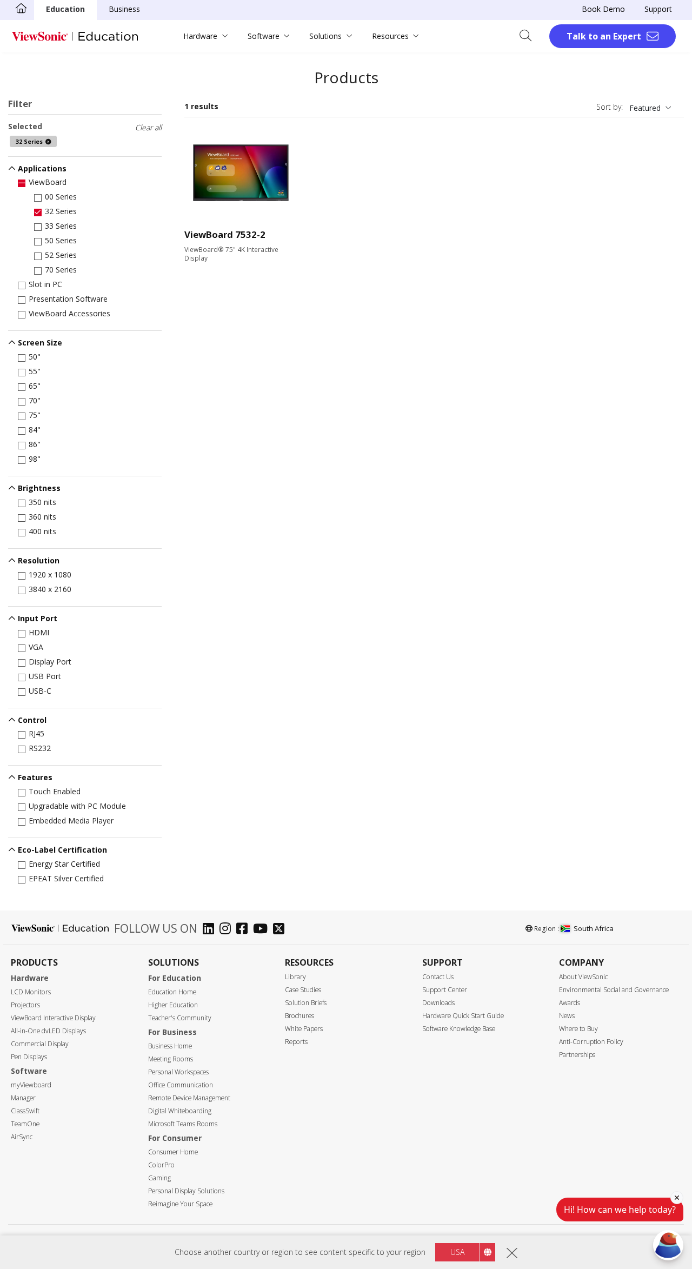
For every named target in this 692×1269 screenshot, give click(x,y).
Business (124, 9)
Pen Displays (29, 1056)
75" (35, 415)
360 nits (42, 516)
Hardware (200, 36)
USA (457, 1252)
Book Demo (603, 9)
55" (35, 371)
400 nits (42, 531)
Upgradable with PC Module (77, 806)
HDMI (39, 632)
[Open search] (529, 36)
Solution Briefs (306, 1002)
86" (35, 444)
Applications (42, 168)
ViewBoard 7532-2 (224, 234)
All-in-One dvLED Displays (48, 1030)
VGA (36, 647)
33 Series (61, 226)
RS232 (40, 748)
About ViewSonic (583, 976)
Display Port (50, 661)
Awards (569, 1002)
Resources (390, 36)
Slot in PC (45, 284)
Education (65, 9)
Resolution (38, 560)
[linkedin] (211, 930)
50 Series (61, 240)
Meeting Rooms (170, 1059)
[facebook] (244, 930)
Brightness (39, 488)
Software (264, 36)
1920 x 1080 (50, 574)
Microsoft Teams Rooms (182, 1123)
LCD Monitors (31, 991)
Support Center (444, 989)
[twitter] (281, 930)
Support (658, 9)
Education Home (172, 991)
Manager (23, 1097)
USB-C (40, 691)
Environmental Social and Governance (614, 989)
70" (35, 400)
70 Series (61, 269)
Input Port (37, 618)
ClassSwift (25, 1110)
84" (35, 429)
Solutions (325, 36)
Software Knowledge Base (458, 1028)
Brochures (299, 1015)
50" (35, 356)
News (567, 1015)
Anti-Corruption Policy (591, 1041)
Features (35, 777)
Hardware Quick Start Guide (463, 1015)
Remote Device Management (189, 1097)
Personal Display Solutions (186, 1190)
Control (32, 720)
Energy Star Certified (64, 864)
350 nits (42, 502)
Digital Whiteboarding (179, 1110)
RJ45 (36, 733)
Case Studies (303, 989)
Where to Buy (578, 1028)
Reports (296, 1041)
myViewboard (31, 1084)
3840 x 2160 (50, 589)
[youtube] (263, 930)
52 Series (61, 255)
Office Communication (180, 1084)
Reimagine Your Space (180, 1203)
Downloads (438, 1002)
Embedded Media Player (71, 820)
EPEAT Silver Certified (66, 878)
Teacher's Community (179, 1017)
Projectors (25, 1004)
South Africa (594, 928)
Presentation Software (68, 299)
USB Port (45, 676)
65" (35, 386)
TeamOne (25, 1123)
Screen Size (40, 342)
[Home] (21, 9)
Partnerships (577, 1054)
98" (35, 459)
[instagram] (227, 930)
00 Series (61, 196)
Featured (645, 108)
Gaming (159, 1177)
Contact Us (438, 976)
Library (295, 976)
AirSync (21, 1136)
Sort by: (609, 107)
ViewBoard (47, 182)
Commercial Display (40, 1043)
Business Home (170, 1046)
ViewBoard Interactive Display (53, 1017)
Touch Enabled (55, 791)
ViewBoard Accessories (69, 313)
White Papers (304, 1028)
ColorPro (161, 1165)
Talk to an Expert (604, 36)
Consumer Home (173, 1152)
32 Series (61, 211)
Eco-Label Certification (62, 850)
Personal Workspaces (178, 1072)
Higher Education (173, 1004)
